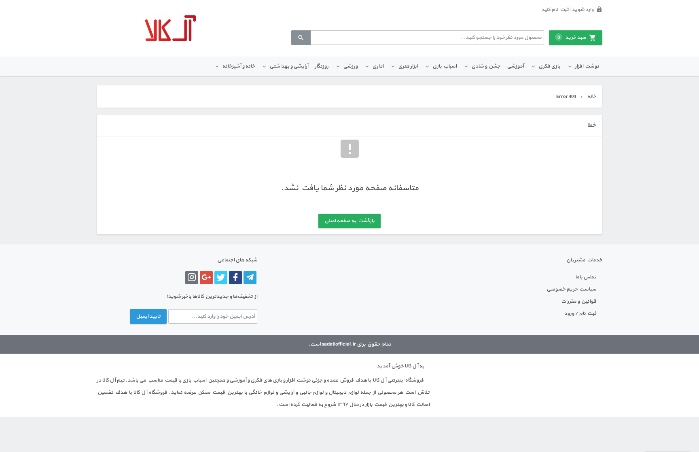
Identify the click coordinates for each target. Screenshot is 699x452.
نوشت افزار (587, 66)
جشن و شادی (485, 66)
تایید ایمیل (148, 316)
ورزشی (350, 66)
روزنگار (321, 66)
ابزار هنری (408, 66)
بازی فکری (549, 66)
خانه (591, 96)
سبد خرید (571, 38)
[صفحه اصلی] (170, 28)
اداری (377, 66)
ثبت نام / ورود (580, 314)
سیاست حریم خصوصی (571, 289)
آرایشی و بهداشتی (288, 66)
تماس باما (585, 277)
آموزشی (515, 66)
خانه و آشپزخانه (238, 66)
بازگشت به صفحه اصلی (349, 221)
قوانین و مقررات (578, 301)
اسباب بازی (444, 66)
